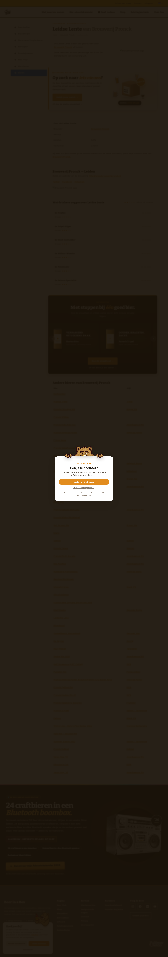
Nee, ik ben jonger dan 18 (84, 488)
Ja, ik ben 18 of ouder (84, 482)
